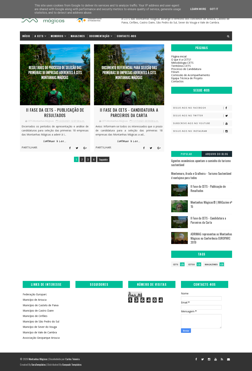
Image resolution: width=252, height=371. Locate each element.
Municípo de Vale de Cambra (40, 332)
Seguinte (103, 159)
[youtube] (215, 359)
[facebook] (196, 359)
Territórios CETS (181, 66)
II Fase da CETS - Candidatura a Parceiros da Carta (129, 112)
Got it (214, 9)
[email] (228, 359)
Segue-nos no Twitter (188, 115)
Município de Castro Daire (38, 310)
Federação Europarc (35, 294)
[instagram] (209, 359)
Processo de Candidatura (186, 69)
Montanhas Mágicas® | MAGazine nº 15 (211, 204)
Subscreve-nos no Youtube (191, 123)
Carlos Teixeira (72, 359)
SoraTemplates (38, 364)
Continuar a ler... (55, 141)
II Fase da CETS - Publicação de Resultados (55, 112)
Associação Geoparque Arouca (41, 337)
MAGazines (78, 36)
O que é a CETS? (181, 59)
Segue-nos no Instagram (190, 131)
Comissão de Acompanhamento (190, 75)
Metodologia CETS (182, 62)
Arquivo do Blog (217, 154)
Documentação (99, 36)
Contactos (177, 81)
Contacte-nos (126, 36)
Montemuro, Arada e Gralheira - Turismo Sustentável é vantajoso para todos (201, 175)
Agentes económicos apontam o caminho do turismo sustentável (201, 163)
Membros (57, 36)
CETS (175, 264)
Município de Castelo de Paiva (40, 305)
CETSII (191, 264)
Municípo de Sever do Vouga (40, 327)
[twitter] (202, 359)
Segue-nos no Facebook (189, 108)
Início (26, 36)
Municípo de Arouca (34, 299)
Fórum (175, 72)
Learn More (198, 9)
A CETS (39, 36)
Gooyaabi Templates (72, 364)
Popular (186, 154)
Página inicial (179, 56)
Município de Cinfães (35, 316)
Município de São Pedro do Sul (41, 321)
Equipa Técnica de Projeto (187, 78)
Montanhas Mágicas (38, 359)
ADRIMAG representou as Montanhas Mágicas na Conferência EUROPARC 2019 (211, 238)
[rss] (222, 359)
